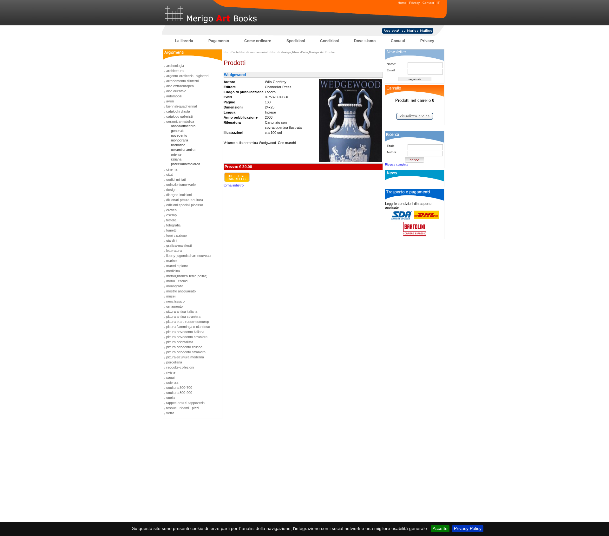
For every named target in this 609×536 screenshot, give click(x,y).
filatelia (171, 220)
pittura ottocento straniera (186, 352)
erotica (171, 210)
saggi (170, 377)
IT (438, 2)
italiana (176, 159)
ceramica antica (183, 150)
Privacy (414, 2)
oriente (176, 154)
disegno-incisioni (179, 195)
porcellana (174, 362)
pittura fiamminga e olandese (188, 327)
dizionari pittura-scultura (184, 200)
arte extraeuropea (180, 86)
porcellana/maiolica (185, 164)
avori (170, 101)
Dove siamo (365, 41)
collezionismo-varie (181, 184)
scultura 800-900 (179, 393)
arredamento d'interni (182, 81)
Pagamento (218, 41)
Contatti (398, 41)
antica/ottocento (183, 126)
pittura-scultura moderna (185, 357)
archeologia (175, 66)
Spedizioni (295, 41)
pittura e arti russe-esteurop (187, 322)
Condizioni (329, 41)
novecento (179, 135)
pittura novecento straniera (186, 337)
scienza (172, 382)
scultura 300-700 (179, 387)
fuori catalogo (176, 235)
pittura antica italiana (181, 311)
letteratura (174, 250)
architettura (175, 71)
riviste (170, 372)
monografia (179, 140)
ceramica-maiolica (180, 121)
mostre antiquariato (181, 291)
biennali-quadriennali (181, 106)
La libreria (184, 41)
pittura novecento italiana (185, 332)
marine (171, 261)
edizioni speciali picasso (184, 205)
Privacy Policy (467, 528)
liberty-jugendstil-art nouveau (188, 256)
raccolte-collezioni (180, 367)
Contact (428, 2)
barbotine (178, 145)
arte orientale (176, 91)
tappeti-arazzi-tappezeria (185, 403)
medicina (173, 271)
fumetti (171, 230)
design (171, 190)
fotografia (173, 225)
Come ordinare (257, 41)
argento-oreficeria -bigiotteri (187, 76)
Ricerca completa (396, 164)
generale (177, 131)
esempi (171, 215)
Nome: (391, 64)
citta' (169, 174)
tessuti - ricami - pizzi (182, 408)
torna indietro (234, 185)
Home (402, 2)
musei (170, 296)
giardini (171, 240)
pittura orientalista (179, 342)
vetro (170, 413)
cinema (171, 169)
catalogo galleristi (179, 116)
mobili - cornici (177, 281)
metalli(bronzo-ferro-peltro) (186, 276)
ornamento (174, 306)
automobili (173, 96)
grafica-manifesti (179, 245)
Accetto (440, 528)
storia (170, 398)
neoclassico (175, 301)
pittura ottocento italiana (184, 347)
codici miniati (176, 179)
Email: (391, 70)
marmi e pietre (177, 266)
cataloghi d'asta (178, 111)
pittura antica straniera (183, 316)
